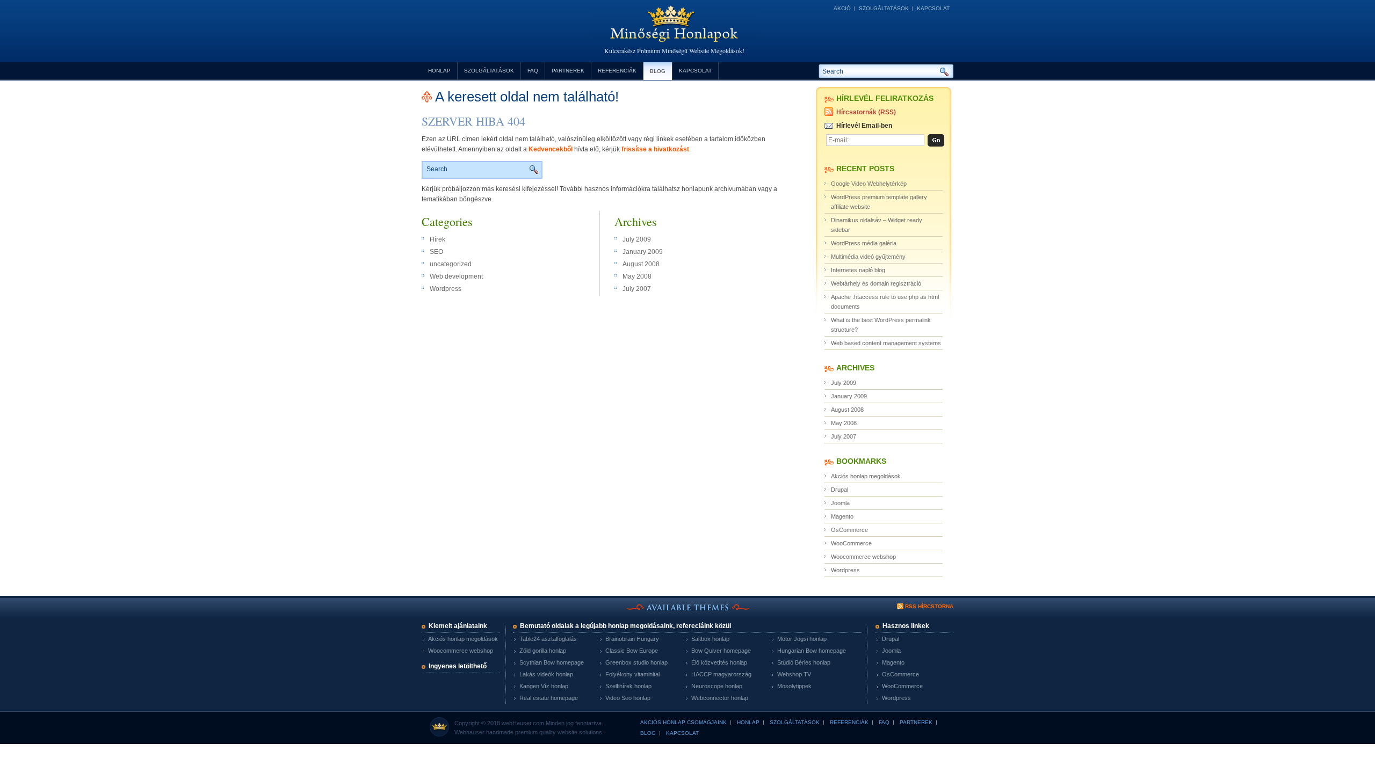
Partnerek (568, 71)
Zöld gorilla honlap (542, 650)
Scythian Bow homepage (551, 662)
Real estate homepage (548, 698)
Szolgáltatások (884, 8)
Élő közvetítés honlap (719, 662)
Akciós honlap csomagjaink (683, 722)
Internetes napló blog (858, 270)
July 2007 (637, 289)
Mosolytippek (794, 686)
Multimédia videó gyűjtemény (868, 256)
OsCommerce (849, 530)
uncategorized (451, 264)
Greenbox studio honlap (636, 662)
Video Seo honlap (627, 698)
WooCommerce (851, 543)
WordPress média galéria (863, 243)
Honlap (439, 71)
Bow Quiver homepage (721, 650)
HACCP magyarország (721, 674)
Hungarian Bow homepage (811, 650)
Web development (456, 276)
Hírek (437, 239)
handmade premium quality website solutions (544, 732)
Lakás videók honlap (546, 674)
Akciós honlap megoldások (866, 476)
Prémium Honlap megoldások (674, 31)
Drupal (839, 489)
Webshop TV (794, 674)
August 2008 (641, 264)
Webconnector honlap (719, 698)
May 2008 (637, 276)
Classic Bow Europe (631, 650)
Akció (842, 8)
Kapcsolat (933, 8)
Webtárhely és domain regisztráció (876, 283)
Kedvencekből (551, 149)
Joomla (840, 503)
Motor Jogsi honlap (802, 639)
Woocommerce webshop (863, 556)
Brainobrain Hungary (632, 639)
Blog (657, 71)
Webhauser (469, 732)
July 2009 (637, 239)
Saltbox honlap (710, 639)
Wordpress (445, 289)
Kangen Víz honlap (543, 686)
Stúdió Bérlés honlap (803, 662)
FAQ (532, 71)
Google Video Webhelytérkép (869, 183)
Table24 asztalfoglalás (548, 639)
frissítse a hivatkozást (655, 149)
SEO (436, 252)
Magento (842, 516)
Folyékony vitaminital (632, 674)
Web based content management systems (886, 343)
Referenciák (617, 71)
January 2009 (643, 252)
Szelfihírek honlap (628, 686)
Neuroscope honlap (716, 686)
